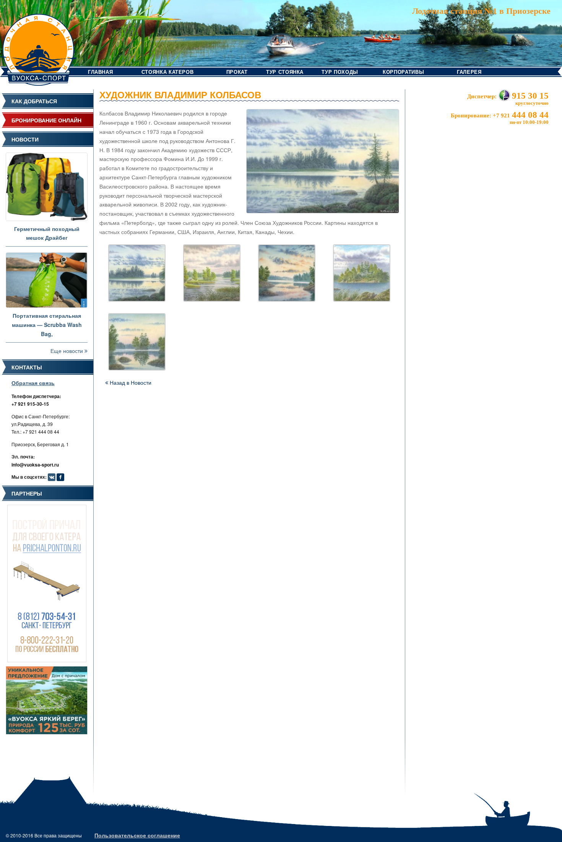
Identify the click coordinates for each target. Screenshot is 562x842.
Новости (25, 139)
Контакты (26, 367)
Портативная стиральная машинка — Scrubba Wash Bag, (47, 325)
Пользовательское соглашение (137, 835)
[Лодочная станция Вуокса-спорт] (38, 42)
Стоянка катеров (167, 71)
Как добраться (34, 101)
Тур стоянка (285, 71)
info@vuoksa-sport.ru (35, 464)
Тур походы (340, 71)
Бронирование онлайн (46, 120)
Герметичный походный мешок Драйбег (47, 233)
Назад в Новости (129, 382)
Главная (100, 71)
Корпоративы (403, 71)
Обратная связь (33, 383)
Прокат (237, 71)
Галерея (469, 71)
